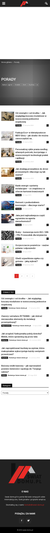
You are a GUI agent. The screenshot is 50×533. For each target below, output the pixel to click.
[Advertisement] (25, 33)
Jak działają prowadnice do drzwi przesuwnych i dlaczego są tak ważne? (31, 172)
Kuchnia (31, 85)
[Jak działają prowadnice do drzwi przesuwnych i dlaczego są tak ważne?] (7, 172)
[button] (46, 3)
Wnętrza (4, 340)
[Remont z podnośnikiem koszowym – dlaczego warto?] (7, 205)
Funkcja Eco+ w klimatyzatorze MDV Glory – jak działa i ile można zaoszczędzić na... (31, 135)
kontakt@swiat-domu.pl (34, 505)
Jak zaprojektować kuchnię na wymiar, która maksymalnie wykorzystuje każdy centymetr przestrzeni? (23, 351)
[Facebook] (21, 520)
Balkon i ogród (7, 85)
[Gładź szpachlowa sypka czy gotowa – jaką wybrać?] (7, 261)
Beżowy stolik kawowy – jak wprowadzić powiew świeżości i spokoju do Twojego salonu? (21, 368)
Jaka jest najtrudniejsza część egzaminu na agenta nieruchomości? (30, 218)
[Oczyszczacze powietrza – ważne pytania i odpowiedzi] (7, 248)
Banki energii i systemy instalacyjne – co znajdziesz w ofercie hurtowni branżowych (30, 188)
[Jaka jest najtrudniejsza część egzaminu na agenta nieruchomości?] (7, 218)
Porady (18, 125)
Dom (24, 85)
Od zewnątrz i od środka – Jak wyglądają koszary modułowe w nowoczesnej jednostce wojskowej (23, 301)
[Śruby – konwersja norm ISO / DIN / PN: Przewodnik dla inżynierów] (7, 235)
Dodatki (17, 85)
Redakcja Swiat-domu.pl (17, 308)
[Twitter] (28, 520)
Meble (4, 375)
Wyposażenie (6, 326)
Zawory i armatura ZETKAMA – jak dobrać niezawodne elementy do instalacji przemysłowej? (21, 319)
